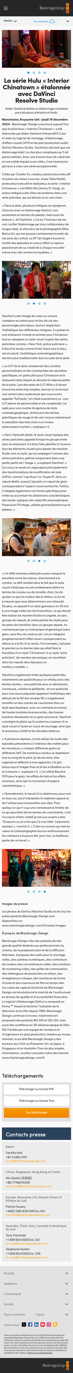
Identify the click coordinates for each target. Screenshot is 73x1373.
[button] (28, 73)
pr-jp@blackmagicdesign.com (26, 1161)
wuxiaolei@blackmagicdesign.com (28, 1186)
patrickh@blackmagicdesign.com (28, 1215)
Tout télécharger (36, 1112)
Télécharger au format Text (36, 1100)
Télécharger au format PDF (36, 1089)
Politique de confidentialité (39, 1352)
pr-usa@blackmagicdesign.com (27, 1243)
